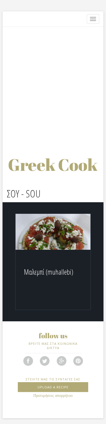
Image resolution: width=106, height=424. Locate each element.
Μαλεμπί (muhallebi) (48, 272)
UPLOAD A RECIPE (53, 387)
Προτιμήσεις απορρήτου (53, 395)
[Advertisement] (53, 86)
